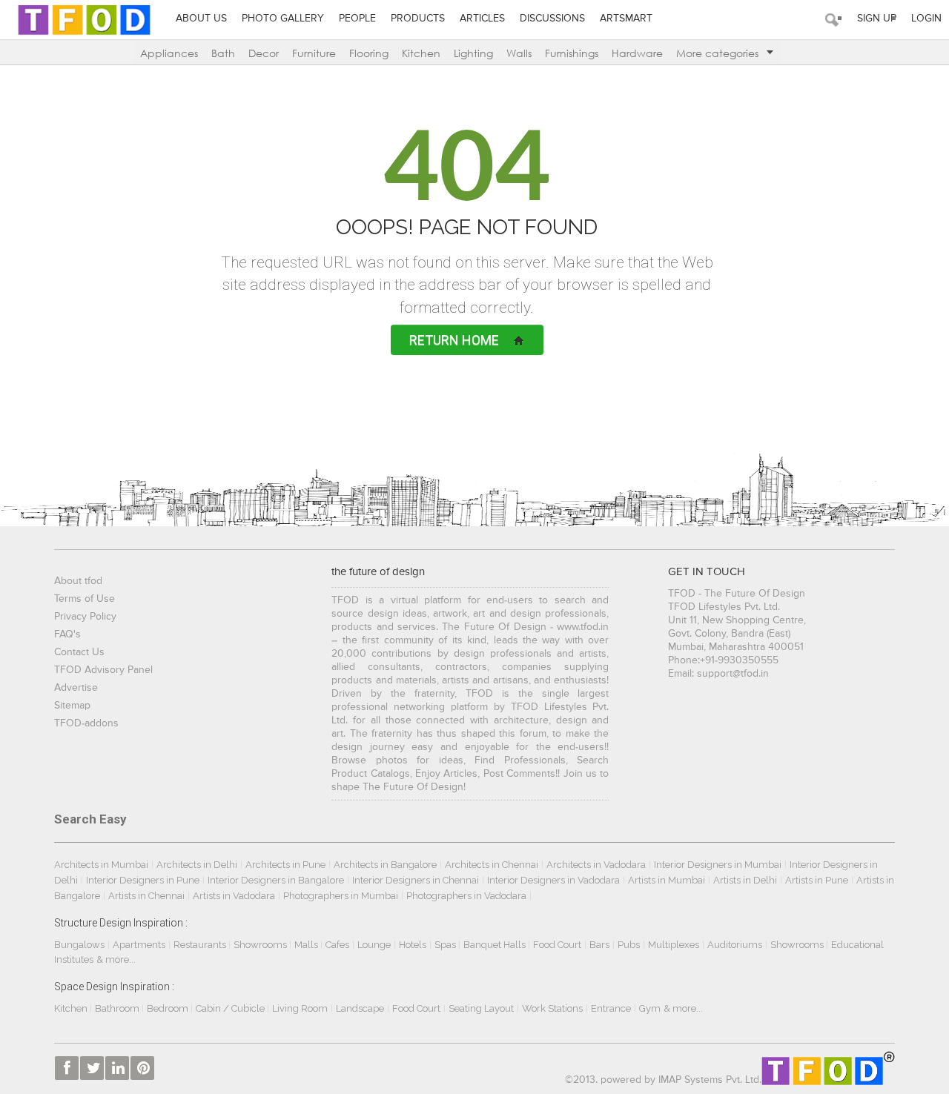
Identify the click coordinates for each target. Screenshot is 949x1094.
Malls (307, 944)
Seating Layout (481, 1008)
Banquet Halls (495, 944)
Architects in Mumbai (101, 864)
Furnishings (571, 53)
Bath (223, 53)
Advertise (76, 688)
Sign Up (876, 18)
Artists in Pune (816, 880)
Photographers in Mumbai (340, 895)
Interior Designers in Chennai (415, 880)
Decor (263, 53)
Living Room (300, 1008)
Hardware (637, 53)
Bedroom (169, 1008)
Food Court (557, 944)
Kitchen (421, 53)
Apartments (139, 944)
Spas (446, 944)
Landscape (360, 1008)
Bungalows (79, 944)
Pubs (629, 944)
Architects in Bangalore (385, 864)
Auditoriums (734, 944)
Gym (650, 1008)
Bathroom (118, 1008)
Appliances (169, 53)
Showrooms (261, 944)
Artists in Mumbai (666, 880)
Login (926, 18)
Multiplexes (673, 944)
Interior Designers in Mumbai (717, 864)
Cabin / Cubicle (231, 1008)
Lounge (374, 944)
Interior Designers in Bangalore (276, 880)
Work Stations (552, 1008)
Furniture (314, 53)
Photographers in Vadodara (466, 895)
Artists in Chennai (146, 895)
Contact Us (79, 652)
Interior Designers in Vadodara (553, 880)
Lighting (473, 53)
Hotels (412, 944)
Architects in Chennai (491, 864)
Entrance (611, 1008)
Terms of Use (84, 599)
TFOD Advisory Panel (103, 670)
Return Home (454, 340)
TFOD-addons (86, 723)
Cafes (337, 944)
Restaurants (200, 944)
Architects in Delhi (196, 864)
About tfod (78, 581)
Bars (599, 944)
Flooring (368, 53)
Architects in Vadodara (596, 864)
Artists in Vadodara (234, 895)
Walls (519, 53)
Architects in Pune (285, 864)
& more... (116, 959)
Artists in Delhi (745, 880)
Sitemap (72, 705)
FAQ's (67, 634)
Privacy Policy (85, 616)
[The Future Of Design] (84, 19)
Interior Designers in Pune (142, 880)
